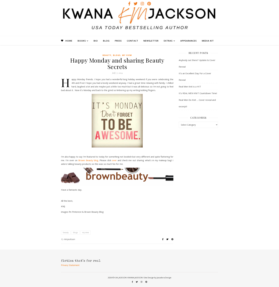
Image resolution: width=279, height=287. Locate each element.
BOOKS (82, 40)
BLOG (106, 40)
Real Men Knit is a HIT (190, 86)
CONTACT (132, 40)
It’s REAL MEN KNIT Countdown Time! (198, 93)
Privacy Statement (70, 265)
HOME (68, 40)
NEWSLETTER (151, 40)
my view (127, 55)
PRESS (118, 40)
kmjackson (69, 239)
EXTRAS (168, 40)
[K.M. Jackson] (139, 21)
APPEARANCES (188, 40)
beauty (107, 55)
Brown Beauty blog (88, 160)
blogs (116, 55)
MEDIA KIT (208, 40)
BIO (96, 40)
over (114, 160)
